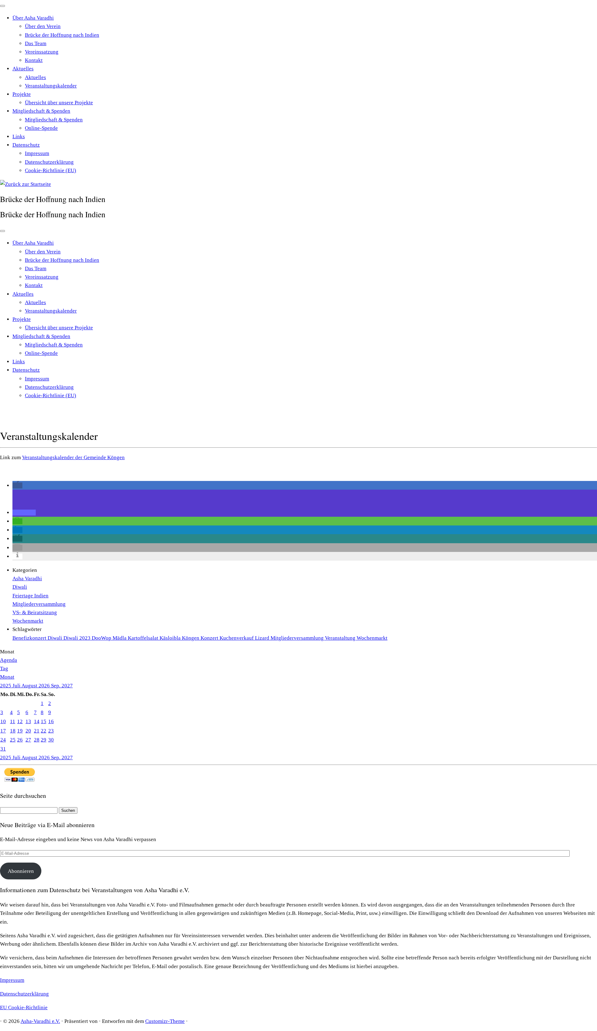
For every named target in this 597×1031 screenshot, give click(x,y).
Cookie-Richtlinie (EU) (50, 170)
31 (3, 749)
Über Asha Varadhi (33, 18)
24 (3, 740)
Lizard (263, 638)
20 (28, 731)
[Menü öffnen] (2, 231)
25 (13, 740)
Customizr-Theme (165, 1021)
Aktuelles (23, 69)
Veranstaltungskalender (51, 86)
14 (36, 721)
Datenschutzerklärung (49, 162)
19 (20, 731)
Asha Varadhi (27, 578)
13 (28, 721)
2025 (6, 686)
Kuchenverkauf (237, 638)
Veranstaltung (341, 638)
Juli (16, 686)
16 (51, 721)
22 (43, 731)
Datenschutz (26, 145)
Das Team (35, 43)
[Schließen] (2, 6)
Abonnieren (21, 871)
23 (51, 731)
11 (12, 721)
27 (28, 740)
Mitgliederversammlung (39, 604)
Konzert (210, 638)
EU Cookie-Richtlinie (24, 1007)
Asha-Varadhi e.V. (40, 1021)
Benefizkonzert (30, 638)
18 (13, 731)
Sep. (56, 686)
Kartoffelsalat (144, 638)
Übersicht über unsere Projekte (59, 103)
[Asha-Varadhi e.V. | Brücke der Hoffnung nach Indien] (25, 184)
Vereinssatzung (41, 52)
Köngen (191, 638)
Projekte (21, 94)
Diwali (19, 587)
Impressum (37, 153)
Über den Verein (43, 26)
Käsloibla (171, 638)
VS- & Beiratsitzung (34, 612)
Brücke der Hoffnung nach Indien (62, 35)
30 (51, 740)
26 (20, 740)
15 (43, 721)
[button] (17, 485)
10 (3, 721)
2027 (67, 686)
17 (3, 731)
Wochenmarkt (27, 621)
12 (20, 721)
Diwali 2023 (77, 638)
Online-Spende (41, 128)
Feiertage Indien (30, 596)
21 (36, 731)
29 (43, 740)
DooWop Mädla (110, 638)
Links (18, 136)
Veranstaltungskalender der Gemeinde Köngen (73, 457)
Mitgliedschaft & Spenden (41, 111)
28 (36, 740)
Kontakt (34, 60)
